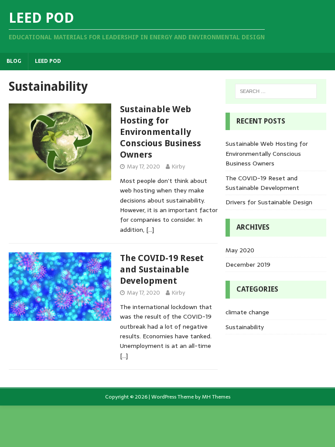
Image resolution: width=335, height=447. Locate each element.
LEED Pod (48, 61)
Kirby (178, 166)
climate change (247, 312)
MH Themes (216, 396)
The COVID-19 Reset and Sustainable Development (162, 269)
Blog (14, 61)
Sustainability (245, 327)
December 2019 (248, 264)
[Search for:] (276, 91)
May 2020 (240, 250)
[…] (150, 229)
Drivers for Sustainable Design (269, 202)
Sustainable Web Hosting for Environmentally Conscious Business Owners (160, 132)
